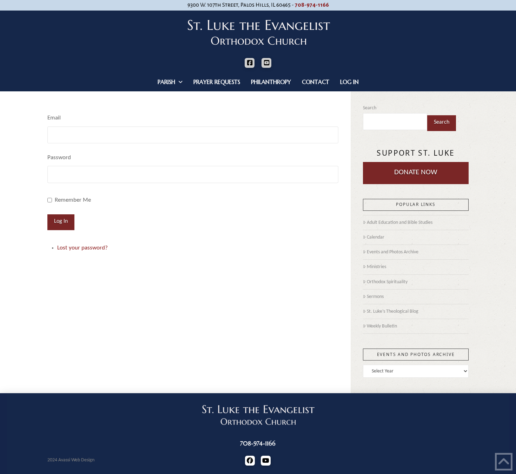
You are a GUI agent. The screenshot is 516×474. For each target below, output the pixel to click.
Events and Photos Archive (392, 252)
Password (59, 158)
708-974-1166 (312, 5)
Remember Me (73, 200)
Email (54, 118)
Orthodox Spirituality (387, 282)
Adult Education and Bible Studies (399, 222)
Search (369, 108)
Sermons (375, 296)
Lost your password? (82, 248)
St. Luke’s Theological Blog (392, 311)
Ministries (376, 267)
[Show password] (335, 176)
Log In (61, 221)
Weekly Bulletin (382, 326)
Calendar (375, 237)
